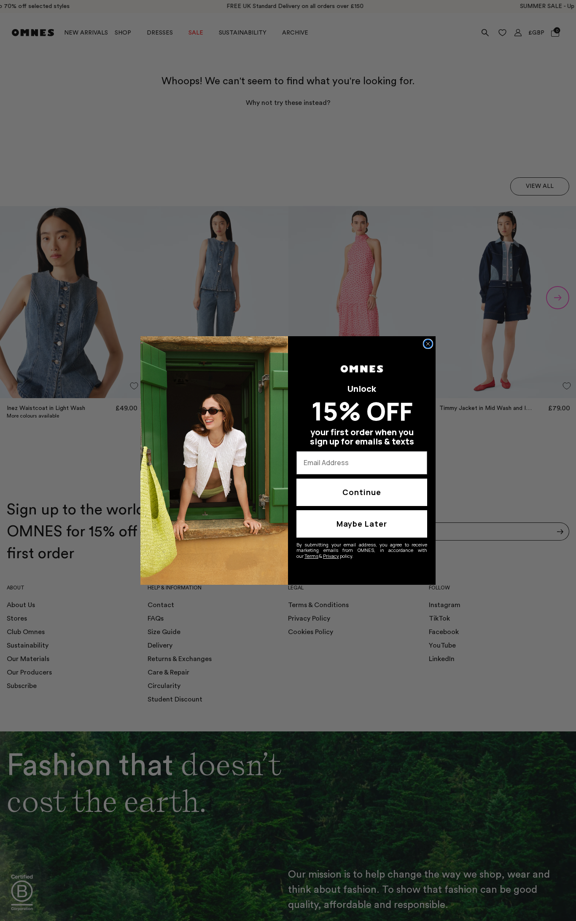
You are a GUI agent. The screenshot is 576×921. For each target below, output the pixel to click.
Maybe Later (361, 524)
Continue (361, 492)
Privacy (331, 556)
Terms (311, 556)
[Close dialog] (428, 344)
